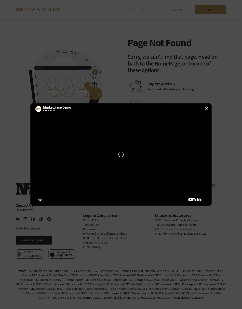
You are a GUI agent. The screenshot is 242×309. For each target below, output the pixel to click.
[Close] (207, 108)
